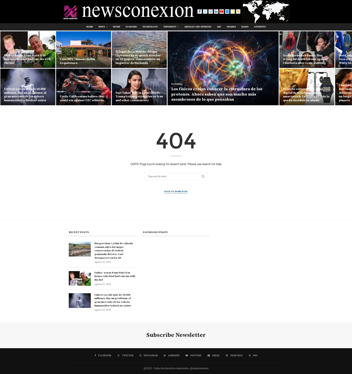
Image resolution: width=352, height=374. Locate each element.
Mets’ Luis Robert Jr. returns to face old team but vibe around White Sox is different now (305, 59)
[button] (7, 68)
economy (131, 26)
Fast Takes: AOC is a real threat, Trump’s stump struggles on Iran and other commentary (83, 96)
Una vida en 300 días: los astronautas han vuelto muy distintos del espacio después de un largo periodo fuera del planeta (306, 92)
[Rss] (238, 11)
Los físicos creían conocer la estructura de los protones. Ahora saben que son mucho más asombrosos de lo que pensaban (161, 94)
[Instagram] (210, 11)
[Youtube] (221, 11)
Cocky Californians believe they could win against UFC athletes (26, 98)
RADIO (245, 26)
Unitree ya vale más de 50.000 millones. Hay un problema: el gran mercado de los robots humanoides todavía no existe (112, 300)
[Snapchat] (232, 11)
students (260, 26)
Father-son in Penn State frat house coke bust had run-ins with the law (114, 276)
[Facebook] (199, 11)
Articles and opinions (197, 26)
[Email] (227, 11)
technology (150, 26)
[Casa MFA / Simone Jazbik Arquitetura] (27, 49)
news (101, 26)
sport (116, 26)
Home (89, 26)
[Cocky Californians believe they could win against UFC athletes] (27, 87)
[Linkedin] (216, 11)
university (169, 26)
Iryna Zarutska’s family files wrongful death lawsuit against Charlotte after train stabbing (249, 59)
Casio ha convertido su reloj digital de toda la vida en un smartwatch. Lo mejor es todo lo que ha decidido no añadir (250, 94)
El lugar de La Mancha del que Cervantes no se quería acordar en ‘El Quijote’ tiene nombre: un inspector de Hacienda (82, 57)
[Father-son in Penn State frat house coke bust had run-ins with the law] (80, 278)
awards (231, 26)
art (219, 26)
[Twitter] (205, 11)
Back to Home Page (176, 191)
